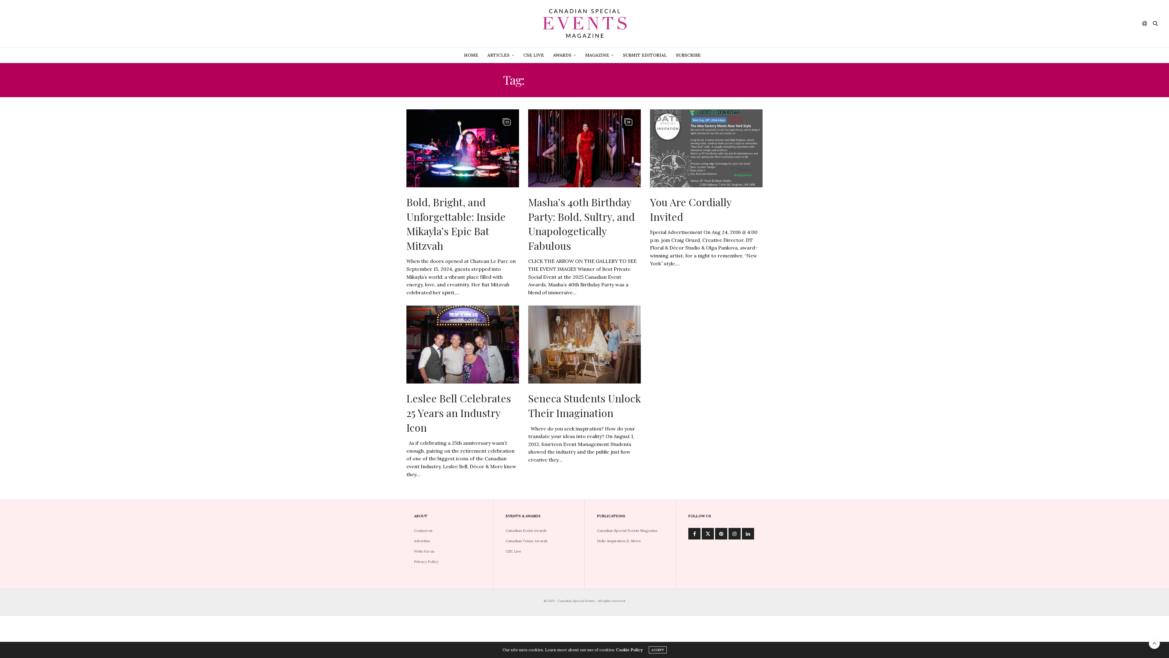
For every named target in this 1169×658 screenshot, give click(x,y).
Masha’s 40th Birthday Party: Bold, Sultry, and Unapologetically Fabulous (581, 224)
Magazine (597, 55)
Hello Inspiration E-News (619, 541)
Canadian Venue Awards (527, 541)
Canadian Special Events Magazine (627, 530)
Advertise (422, 541)
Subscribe (688, 55)
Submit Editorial (645, 55)
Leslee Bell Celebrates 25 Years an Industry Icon (458, 412)
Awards (562, 55)
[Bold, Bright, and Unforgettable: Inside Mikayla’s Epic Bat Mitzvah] (462, 148)
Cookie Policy (629, 650)
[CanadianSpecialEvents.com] (584, 23)
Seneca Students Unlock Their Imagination (584, 405)
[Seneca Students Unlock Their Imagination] (584, 345)
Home (471, 55)
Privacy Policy (426, 561)
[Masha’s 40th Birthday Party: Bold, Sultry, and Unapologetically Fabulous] (584, 148)
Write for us (424, 551)
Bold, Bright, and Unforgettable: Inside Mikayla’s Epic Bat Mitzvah (456, 224)
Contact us (423, 530)
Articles (498, 55)
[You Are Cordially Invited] (706, 148)
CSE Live (533, 55)
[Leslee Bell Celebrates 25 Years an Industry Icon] (462, 345)
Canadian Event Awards (526, 530)
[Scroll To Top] (1154, 643)
